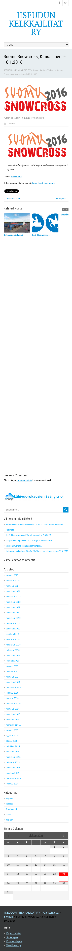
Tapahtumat (11, 809)
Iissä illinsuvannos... (41, 235)
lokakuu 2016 (12, 693)
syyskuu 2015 (12, 736)
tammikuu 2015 (13, 768)
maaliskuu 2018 (13, 645)
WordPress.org (13, 945)
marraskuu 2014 (13, 778)
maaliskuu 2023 (13, 597)
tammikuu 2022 (13, 607)
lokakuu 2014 (12, 784)
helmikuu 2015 (13, 762)
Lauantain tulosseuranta (43, 183)
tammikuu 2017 (13, 682)
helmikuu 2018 (13, 650)
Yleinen (50, 70)
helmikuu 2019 (13, 623)
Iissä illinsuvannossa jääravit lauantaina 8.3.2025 (28, 535)
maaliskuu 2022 (13, 602)
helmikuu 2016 (13, 709)
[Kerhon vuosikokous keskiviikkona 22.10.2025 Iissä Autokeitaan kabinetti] (18, 223)
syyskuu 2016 (12, 698)
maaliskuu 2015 (13, 757)
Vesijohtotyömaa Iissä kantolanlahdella (24, 546)
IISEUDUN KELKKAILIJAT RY (36, 23)
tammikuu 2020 (13, 613)
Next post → (62, 198)
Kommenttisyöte (14, 941)
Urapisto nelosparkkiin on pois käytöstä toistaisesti (29, 540)
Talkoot (9, 804)
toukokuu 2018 (13, 639)
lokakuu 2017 (12, 666)
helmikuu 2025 (13, 580)
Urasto (9, 814)
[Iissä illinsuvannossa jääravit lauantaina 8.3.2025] (46, 223)
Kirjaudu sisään (13, 933)
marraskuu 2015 (13, 725)
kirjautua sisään (24, 480)
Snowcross (16, 176)
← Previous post (12, 198)
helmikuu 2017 (13, 677)
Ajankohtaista (39, 70)
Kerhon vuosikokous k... (14, 235)
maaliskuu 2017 (13, 671)
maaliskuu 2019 (13, 618)
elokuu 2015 (11, 741)
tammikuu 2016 (13, 714)
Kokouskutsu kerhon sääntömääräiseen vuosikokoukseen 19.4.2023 (37, 551)
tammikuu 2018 (13, 655)
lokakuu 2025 (12, 575)
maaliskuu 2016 (13, 703)
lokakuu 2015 (12, 730)
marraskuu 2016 (13, 687)
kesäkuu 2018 (12, 634)
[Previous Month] (8, 835)
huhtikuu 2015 (12, 752)
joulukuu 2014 (12, 773)
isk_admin (15, 118)
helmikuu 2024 (13, 586)
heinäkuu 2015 (13, 746)
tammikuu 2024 (13, 591)
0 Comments (38, 118)
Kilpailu (9, 798)
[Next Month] (63, 835)
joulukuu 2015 (12, 719)
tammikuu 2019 (13, 629)
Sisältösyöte (12, 937)
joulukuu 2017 (12, 661)
